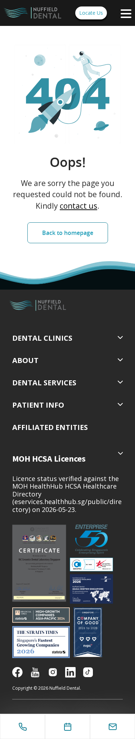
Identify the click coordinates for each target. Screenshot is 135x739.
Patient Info (38, 405)
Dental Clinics (42, 338)
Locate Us (91, 12)
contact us (78, 206)
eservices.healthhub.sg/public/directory (67, 505)
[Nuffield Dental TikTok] (88, 671)
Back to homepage (67, 233)
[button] (50, 427)
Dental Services (44, 382)
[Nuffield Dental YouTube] (35, 671)
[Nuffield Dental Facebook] (17, 671)
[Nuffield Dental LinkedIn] (70, 671)
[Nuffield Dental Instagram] (53, 671)
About (25, 360)
